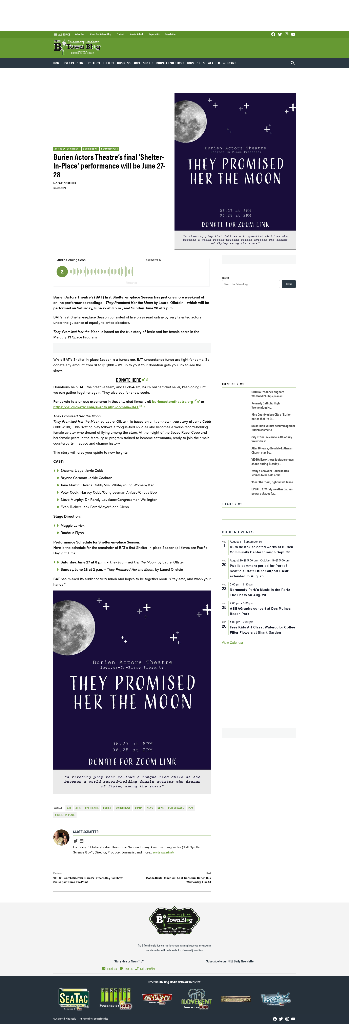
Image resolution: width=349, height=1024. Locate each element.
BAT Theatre (92, 807)
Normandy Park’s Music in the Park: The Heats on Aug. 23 (260, 592)
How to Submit (137, 34)
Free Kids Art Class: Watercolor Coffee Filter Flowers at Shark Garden (262, 630)
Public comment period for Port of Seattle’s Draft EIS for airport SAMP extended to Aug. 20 (259, 570)
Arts (137, 63)
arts (78, 807)
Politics (94, 63)
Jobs (190, 63)
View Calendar (232, 642)
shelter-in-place (65, 815)
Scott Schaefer (66, 183)
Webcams (229, 63)
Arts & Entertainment (67, 148)
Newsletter (170, 34)
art (69, 807)
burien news (123, 807)
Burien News (90, 148)
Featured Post (109, 148)
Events (69, 63)
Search (225, 277)
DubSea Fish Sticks (170, 63)
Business (124, 63)
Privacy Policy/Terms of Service (94, 1018)
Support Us (154, 34)
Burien (107, 807)
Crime (81, 63)
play (190, 807)
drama (138, 807)
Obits (201, 63)
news (161, 807)
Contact (120, 34)
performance (176, 807)
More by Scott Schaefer (163, 852)
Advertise (79, 34)
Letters (108, 63)
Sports (148, 63)
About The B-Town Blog (100, 34)
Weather (214, 63)
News (150, 807)
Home (57, 63)
